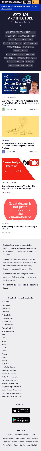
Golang (4, 354)
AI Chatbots (6, 315)
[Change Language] (24, 2)
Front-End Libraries (9, 370)
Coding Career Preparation (11, 390)
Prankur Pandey (12, 109)
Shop (28, 438)
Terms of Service (19, 445)
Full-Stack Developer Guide (12, 393)
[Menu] (29, 2)
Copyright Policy (32, 445)
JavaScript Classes (8, 367)
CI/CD (4, 347)
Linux (4, 341)
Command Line (7, 318)
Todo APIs (5, 364)
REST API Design (8, 331)
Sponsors (6, 441)
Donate (35, 2)
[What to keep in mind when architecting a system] (20, 209)
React (4, 344)
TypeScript (6, 308)
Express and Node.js (9, 373)
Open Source (20, 438)
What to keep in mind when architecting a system (19, 227)
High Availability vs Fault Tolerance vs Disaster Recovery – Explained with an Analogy (18, 145)
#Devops (5, 223)
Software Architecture (10, 383)
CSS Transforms (7, 325)
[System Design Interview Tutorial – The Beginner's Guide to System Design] (20, 169)
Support (35, 438)
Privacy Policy (7, 445)
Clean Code (6, 305)
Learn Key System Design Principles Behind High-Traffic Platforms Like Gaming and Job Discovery (20, 103)
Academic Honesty (18, 441)
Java (3, 338)
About (33, 435)
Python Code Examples (10, 377)
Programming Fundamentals (12, 387)
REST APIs (6, 302)
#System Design (9, 97)
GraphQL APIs (7, 321)
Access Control (7, 328)
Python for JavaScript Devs (11, 396)
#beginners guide (10, 183)
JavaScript (5, 312)
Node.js (4, 360)
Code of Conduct (32, 441)
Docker (4, 351)
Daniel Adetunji (12, 152)
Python (4, 357)
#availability (8, 140)
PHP (3, 334)
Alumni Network (8, 438)
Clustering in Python (9, 380)
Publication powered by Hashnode (17, 435)
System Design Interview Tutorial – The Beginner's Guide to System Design (18, 187)
